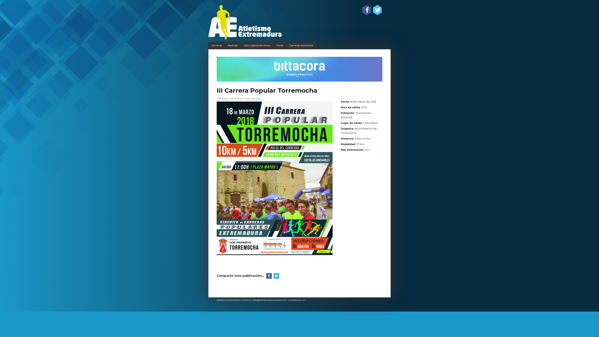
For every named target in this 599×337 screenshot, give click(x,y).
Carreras (217, 45)
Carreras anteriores (301, 45)
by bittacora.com (297, 300)
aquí (367, 149)
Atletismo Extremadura (228, 300)
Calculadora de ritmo (257, 45)
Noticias (233, 45)
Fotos (279, 45)
